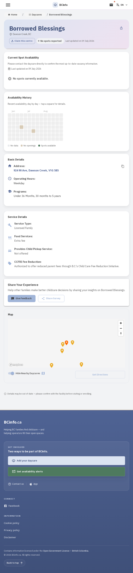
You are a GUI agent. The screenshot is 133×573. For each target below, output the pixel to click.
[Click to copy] (122, 166)
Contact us (18, 483)
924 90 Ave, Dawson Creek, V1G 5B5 (36, 170)
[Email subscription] (111, 5)
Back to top (13, 562)
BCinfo (13, 422)
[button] (22, 41)
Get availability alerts (30, 471)
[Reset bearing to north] (120, 333)
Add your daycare (27, 460)
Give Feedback (24, 298)
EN (122, 4)
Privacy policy (12, 530)
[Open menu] (8, 5)
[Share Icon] (121, 28)
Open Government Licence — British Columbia (65, 550)
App (35, 483)
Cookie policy (11, 523)
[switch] (12, 373)
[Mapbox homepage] (16, 365)
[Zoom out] (120, 328)
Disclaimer (10, 537)
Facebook (14, 505)
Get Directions (100, 374)
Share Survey (53, 298)
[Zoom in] (120, 323)
